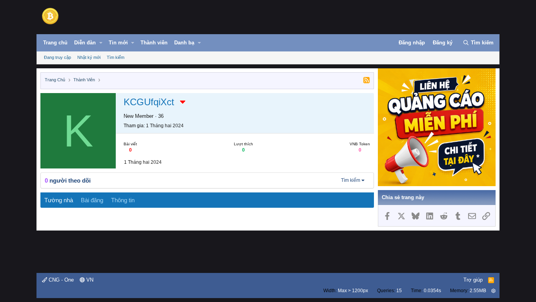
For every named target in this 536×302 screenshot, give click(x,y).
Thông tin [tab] (123, 200)
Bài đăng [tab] (92, 200)
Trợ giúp (473, 280)
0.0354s (432, 290)
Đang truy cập (57, 57)
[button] (101, 42)
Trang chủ (55, 43)
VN (89, 280)
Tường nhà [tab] (58, 200)
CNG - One (60, 280)
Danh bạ (184, 43)
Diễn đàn (85, 43)
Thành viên (154, 43)
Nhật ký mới (88, 57)
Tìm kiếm (115, 57)
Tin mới (118, 43)
